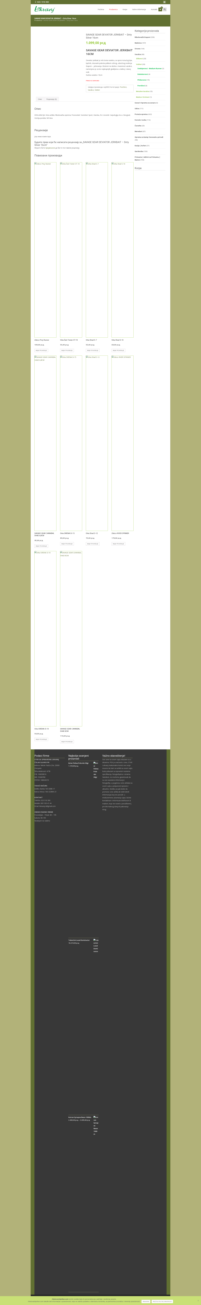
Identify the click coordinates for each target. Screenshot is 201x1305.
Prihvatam (146, 1301)
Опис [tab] (40, 99)
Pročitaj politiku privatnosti (162, 1301)
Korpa (125, 9)
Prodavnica (113, 9)
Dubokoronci (142, 74)
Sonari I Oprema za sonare (145, 103)
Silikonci (139, 59)
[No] (198, 1300)
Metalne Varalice (142, 91)
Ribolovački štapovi (142, 37)
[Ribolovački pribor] (43, 9)
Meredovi (138, 131)
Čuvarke (138, 126)
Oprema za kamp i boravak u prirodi (149, 137)
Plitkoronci (141, 80)
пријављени (50, 148)
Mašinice (138, 43)
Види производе (41, 350)
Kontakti (154, 9)
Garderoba (139, 151)
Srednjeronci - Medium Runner (149, 68)
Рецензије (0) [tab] (51, 99)
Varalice (91, 90)
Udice (137, 109)
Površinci (123, 87)
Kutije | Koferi (140, 146)
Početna (101, 9)
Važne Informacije (139, 9)
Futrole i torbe (140, 120)
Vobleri (97, 90)
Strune (137, 49)
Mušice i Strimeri (142, 97)
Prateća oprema (141, 114)
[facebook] (164, 2)
